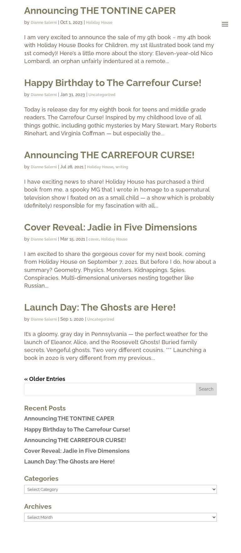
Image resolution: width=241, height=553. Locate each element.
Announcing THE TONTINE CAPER (69, 418)
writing (121, 167)
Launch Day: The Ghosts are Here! (100, 307)
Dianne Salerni (44, 95)
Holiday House (100, 167)
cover (93, 239)
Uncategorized (101, 95)
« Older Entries (44, 379)
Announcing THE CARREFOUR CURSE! (109, 154)
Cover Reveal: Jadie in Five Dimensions (110, 227)
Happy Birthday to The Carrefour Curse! (112, 82)
